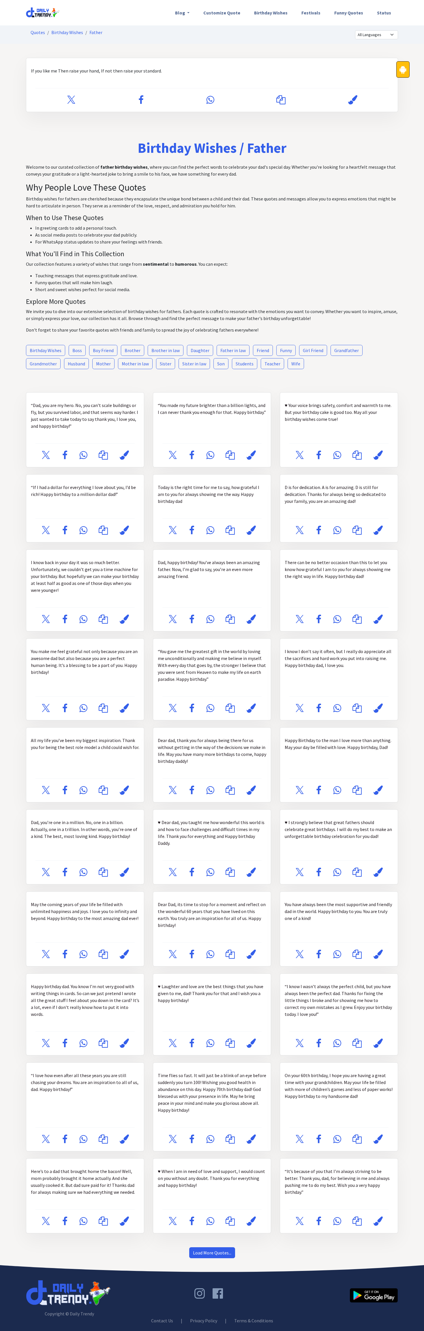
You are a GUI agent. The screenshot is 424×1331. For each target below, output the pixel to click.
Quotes (38, 32)
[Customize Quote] (352, 100)
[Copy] (281, 100)
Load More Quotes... (212, 1253)
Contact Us (162, 1320)
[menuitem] (182, 12)
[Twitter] (71, 100)
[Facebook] (141, 100)
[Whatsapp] (210, 100)
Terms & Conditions (253, 1320)
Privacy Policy (203, 1320)
